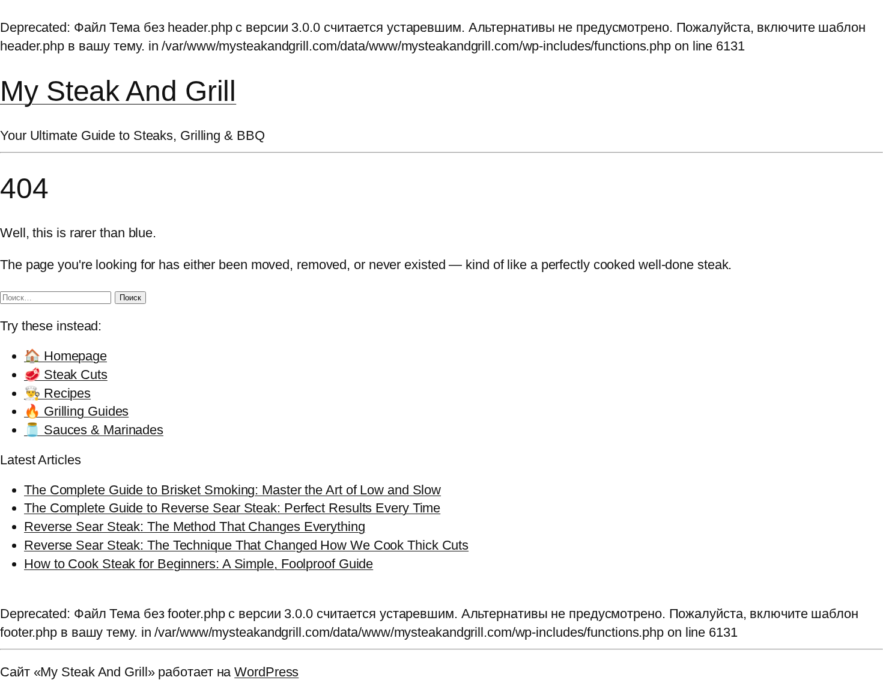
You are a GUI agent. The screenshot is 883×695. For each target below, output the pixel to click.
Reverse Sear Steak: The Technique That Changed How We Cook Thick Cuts (246, 545)
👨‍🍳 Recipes (57, 393)
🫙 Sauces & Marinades (93, 429)
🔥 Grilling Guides (76, 411)
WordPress (266, 671)
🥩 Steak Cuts (66, 374)
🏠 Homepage (65, 355)
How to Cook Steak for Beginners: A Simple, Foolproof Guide (198, 563)
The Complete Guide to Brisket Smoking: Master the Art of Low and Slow (232, 489)
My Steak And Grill (118, 91)
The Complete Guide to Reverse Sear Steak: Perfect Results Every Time (232, 507)
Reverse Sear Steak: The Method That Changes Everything (194, 526)
